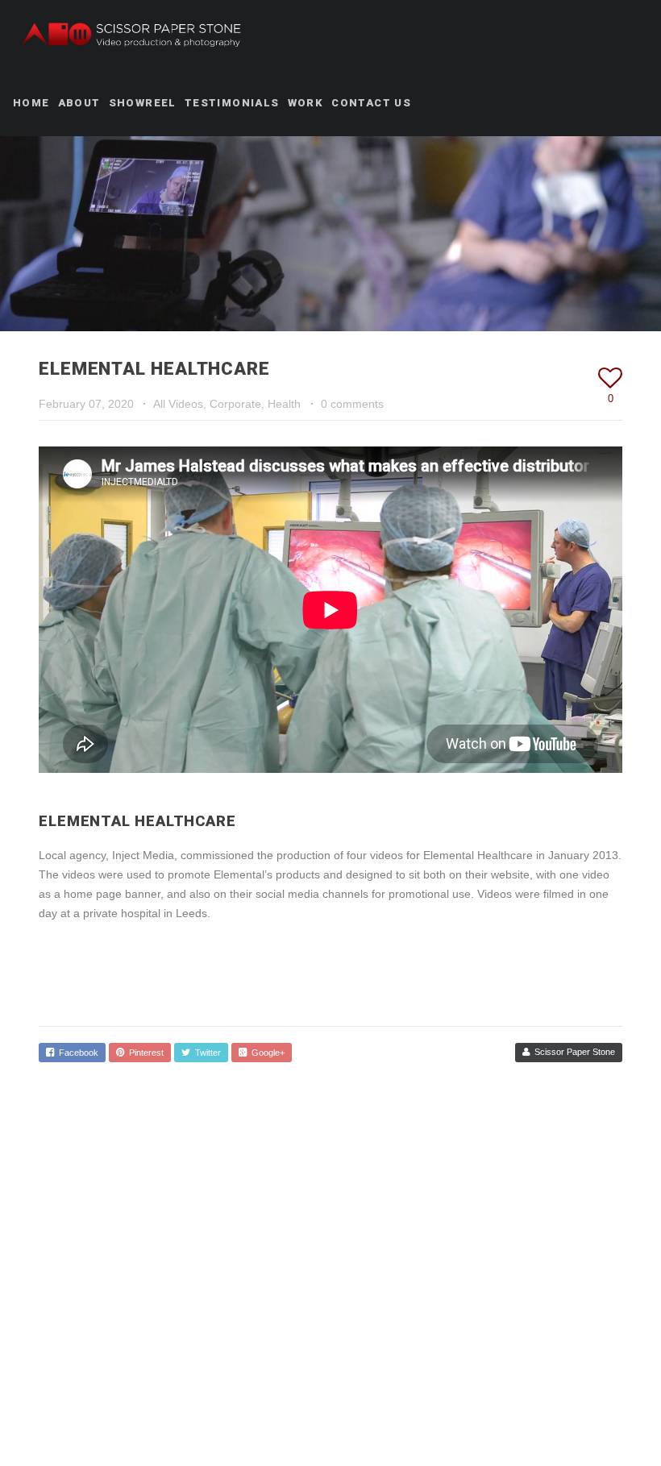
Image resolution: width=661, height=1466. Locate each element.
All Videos (178, 403)
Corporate (235, 403)
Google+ (266, 1052)
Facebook (76, 1052)
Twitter (205, 1052)
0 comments (352, 403)
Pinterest (144, 1052)
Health (284, 403)
